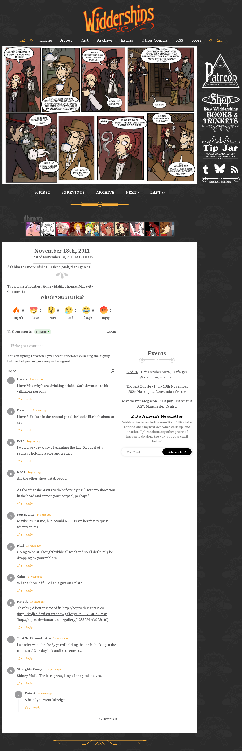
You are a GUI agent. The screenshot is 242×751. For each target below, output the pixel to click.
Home (46, 40)
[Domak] (48, 229)
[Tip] (221, 148)
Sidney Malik (52, 286)
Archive (104, 40)
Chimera (97, 219)
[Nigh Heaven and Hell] (152, 229)
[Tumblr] (205, 170)
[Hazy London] (92, 229)
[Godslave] (137, 229)
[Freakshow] (167, 229)
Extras (127, 40)
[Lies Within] (63, 229)
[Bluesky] (219, 170)
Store (196, 40)
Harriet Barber (29, 286)
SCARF (132, 371)
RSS (179, 40)
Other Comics (154, 40)
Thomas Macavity (79, 286)
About (66, 40)
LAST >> (157, 192)
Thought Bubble (138, 386)
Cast (84, 40)
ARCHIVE (105, 192)
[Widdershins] (118, 19)
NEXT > (132, 192)
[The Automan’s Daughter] (107, 229)
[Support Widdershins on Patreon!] (221, 71)
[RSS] (234, 170)
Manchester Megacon (139, 400)
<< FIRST (42, 192)
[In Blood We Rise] (77, 229)
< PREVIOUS (73, 192)
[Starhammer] (33, 229)
